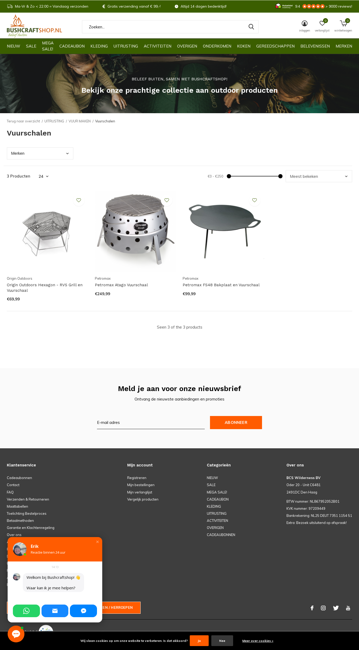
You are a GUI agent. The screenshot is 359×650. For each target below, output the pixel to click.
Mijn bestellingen (141, 485)
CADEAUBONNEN (221, 535)
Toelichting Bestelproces (27, 513)
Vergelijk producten (142, 499)
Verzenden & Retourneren (28, 499)
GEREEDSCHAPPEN (275, 46)
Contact (13, 485)
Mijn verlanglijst (139, 492)
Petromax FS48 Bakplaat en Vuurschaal (221, 285)
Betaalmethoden (20, 520)
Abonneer (236, 422)
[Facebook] (312, 608)
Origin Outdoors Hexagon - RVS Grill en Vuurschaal (45, 288)
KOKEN (243, 46)
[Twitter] (336, 608)
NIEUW (13, 46)
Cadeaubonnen (19, 478)
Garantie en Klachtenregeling (30, 528)
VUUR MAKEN (80, 121)
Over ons (14, 535)
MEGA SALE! (48, 46)
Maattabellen (17, 506)
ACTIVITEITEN (157, 46)
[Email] (55, 611)
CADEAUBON (72, 46)
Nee (222, 641)
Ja (199, 641)
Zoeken (251, 26)
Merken (344, 46)
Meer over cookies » (257, 641)
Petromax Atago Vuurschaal (121, 285)
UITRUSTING (126, 46)
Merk (17, 153)
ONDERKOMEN (217, 46)
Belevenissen (315, 46)
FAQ (10, 492)
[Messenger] (83, 611)
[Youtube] (348, 608)
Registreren (136, 478)
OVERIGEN (187, 46)
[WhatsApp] (26, 611)
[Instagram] (323, 608)
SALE (31, 46)
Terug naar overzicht (23, 121)
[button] (97, 541)
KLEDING (99, 46)
